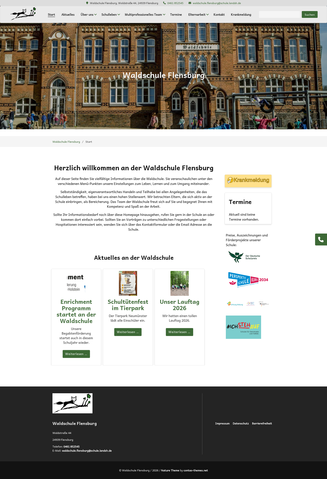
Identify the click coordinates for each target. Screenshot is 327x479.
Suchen (310, 14)
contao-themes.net (196, 470)
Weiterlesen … (76, 353)
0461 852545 (175, 3)
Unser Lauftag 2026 (179, 304)
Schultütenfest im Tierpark (128, 304)
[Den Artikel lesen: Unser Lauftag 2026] (179, 293)
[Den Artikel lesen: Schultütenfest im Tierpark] (128, 293)
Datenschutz (241, 423)
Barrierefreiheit (262, 423)
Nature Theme (170, 470)
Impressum (222, 423)
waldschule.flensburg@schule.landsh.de (217, 3)
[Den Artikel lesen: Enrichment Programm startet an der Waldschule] (76, 293)
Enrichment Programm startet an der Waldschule (76, 311)
